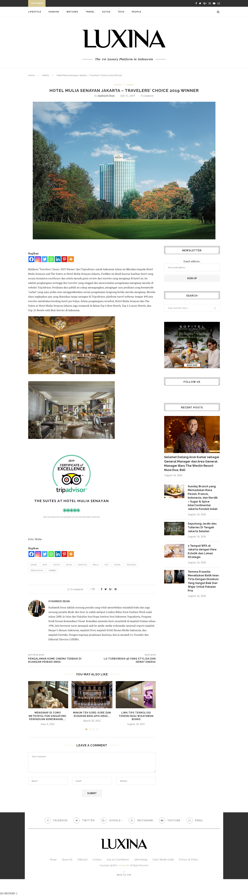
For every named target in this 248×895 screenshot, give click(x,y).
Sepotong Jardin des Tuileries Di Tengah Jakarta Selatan (202, 527)
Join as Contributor (118, 859)
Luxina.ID (124, 865)
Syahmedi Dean (106, 95)
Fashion (54, 12)
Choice (56, 565)
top (106, 565)
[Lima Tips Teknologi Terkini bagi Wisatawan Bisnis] (136, 694)
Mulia (96, 565)
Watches (72, 12)
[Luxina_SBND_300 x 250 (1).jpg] (192, 345)
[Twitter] (45, 259)
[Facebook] (31, 259)
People (136, 12)
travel (117, 565)
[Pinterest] (64, 259)
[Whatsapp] (51, 259)
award (33, 565)
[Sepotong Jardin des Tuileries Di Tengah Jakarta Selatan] (174, 528)
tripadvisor (36, 570)
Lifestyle (34, 12)
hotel (69, 565)
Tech (121, 12)
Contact (97, 859)
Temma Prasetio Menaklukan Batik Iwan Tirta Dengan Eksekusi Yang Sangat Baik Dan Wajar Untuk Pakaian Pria (203, 581)
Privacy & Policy (188, 859)
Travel (90, 12)
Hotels (45, 75)
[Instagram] (38, 259)
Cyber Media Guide (163, 859)
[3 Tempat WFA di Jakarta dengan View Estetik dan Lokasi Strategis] (174, 550)
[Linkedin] (58, 259)
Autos (106, 12)
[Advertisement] (79, 886)
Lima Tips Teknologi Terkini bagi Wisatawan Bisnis (136, 716)
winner (52, 570)
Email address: (192, 261)
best (45, 565)
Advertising (140, 859)
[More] (71, 259)
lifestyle (82, 565)
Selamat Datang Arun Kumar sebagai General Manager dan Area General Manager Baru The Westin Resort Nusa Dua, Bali (191, 463)
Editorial (82, 859)
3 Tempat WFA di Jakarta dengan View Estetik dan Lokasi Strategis (202, 551)
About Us (67, 859)
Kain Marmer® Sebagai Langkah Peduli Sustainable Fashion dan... (89, 4)
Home (31, 75)
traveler (131, 565)
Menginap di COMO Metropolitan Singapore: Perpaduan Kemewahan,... (48, 716)
